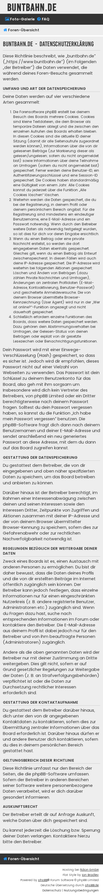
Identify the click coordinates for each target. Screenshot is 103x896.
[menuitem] (20, 19)
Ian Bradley (90, 875)
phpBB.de (92, 885)
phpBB (42, 880)
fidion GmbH (89, 870)
